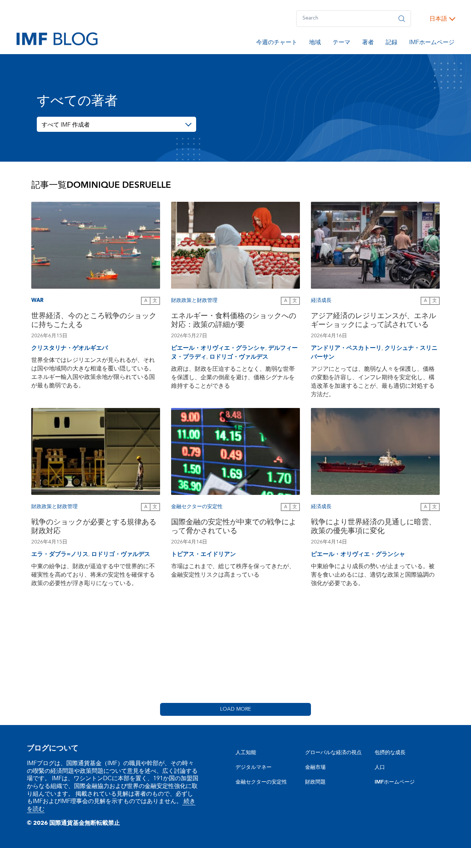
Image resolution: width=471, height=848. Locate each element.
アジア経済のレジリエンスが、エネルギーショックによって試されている (373, 321)
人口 (380, 767)
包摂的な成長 (390, 752)
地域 (315, 43)
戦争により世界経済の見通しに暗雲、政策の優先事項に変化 (373, 527)
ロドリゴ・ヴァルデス (238, 357)
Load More (235, 709)
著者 (368, 43)
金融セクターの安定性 (261, 782)
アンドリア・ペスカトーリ (346, 348)
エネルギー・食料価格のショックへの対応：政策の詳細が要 (233, 321)
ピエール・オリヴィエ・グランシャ (218, 348)
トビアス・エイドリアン (203, 554)
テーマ (341, 43)
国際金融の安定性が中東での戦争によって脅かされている (233, 527)
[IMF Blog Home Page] (57, 38)
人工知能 (246, 752)
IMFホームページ (431, 43)
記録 (391, 43)
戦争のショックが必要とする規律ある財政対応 (93, 527)
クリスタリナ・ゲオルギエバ (69, 348)
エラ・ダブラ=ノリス (59, 554)
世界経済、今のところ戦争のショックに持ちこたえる (93, 321)
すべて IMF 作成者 (66, 125)
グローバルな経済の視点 (333, 752)
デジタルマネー (254, 767)
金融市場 (315, 767)
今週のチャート (276, 43)
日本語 (438, 18)
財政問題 (315, 782)
